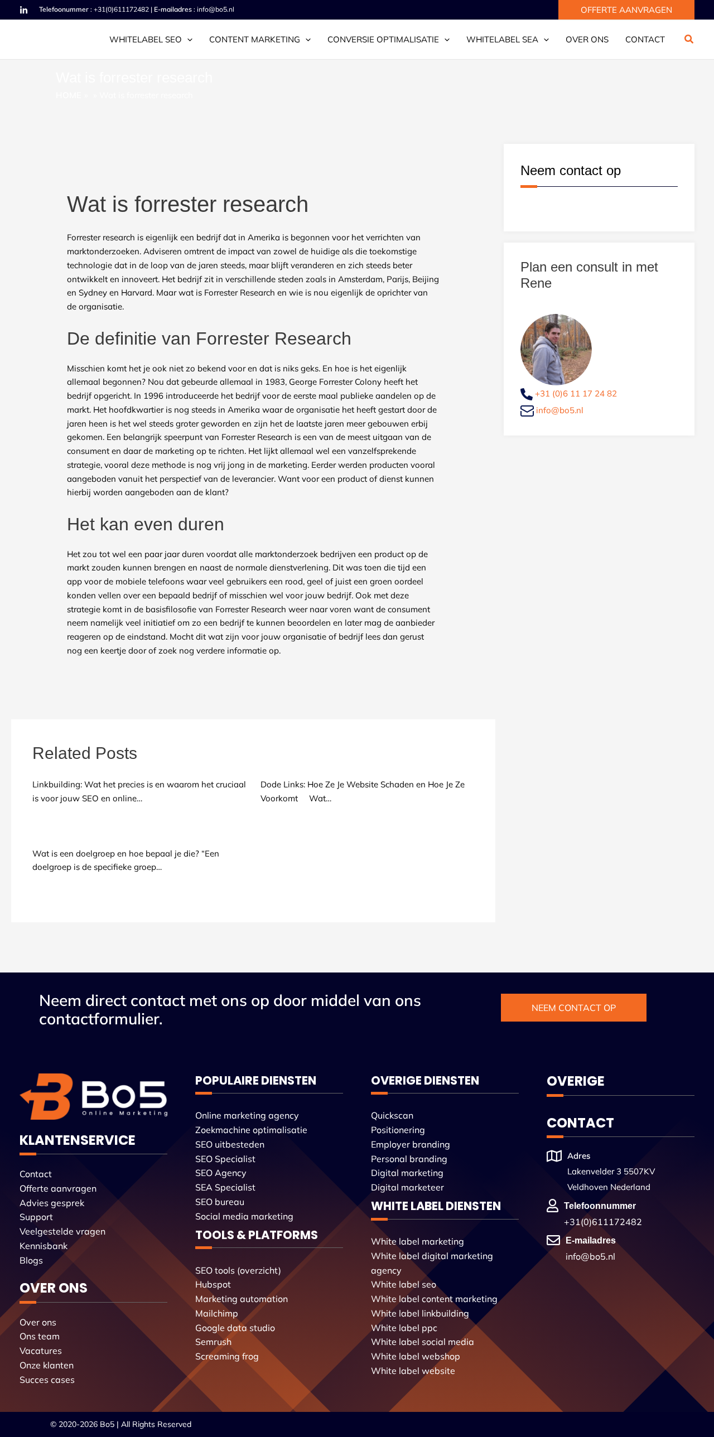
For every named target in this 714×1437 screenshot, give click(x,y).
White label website (413, 1370)
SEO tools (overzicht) (238, 1270)
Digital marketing (407, 1172)
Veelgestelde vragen (62, 1231)
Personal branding (409, 1158)
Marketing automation (241, 1298)
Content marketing (254, 39)
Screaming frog (227, 1356)
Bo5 (107, 1424)
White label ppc (404, 1327)
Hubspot (213, 1284)
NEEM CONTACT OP (574, 1007)
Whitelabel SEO (145, 39)
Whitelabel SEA (502, 39)
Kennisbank (43, 1245)
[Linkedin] (24, 10)
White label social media (422, 1341)
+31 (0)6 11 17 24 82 (576, 393)
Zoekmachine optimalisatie (251, 1129)
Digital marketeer (407, 1187)
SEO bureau (219, 1201)
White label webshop (415, 1356)
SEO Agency (221, 1172)
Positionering (398, 1129)
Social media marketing (244, 1216)
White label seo (403, 1284)
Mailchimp (216, 1313)
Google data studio (235, 1327)
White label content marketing (434, 1298)
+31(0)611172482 (121, 9)
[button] (626, 10)
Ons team (40, 1336)
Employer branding (410, 1144)
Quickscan (392, 1115)
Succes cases (47, 1379)
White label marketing (417, 1241)
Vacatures (41, 1350)
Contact (645, 39)
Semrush (213, 1341)
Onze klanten (47, 1365)
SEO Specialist (225, 1158)
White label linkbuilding (420, 1313)
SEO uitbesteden (229, 1144)
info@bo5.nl (215, 9)
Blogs (31, 1260)
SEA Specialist (225, 1187)
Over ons (587, 39)
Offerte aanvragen (58, 1188)
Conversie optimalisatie (383, 39)
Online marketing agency (247, 1115)
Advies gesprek (52, 1202)
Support (36, 1216)
